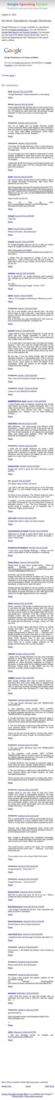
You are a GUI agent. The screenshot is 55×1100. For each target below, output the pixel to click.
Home (28, 1086)
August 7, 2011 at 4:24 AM (27, 308)
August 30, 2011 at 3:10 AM (28, 975)
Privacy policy (17, 1096)
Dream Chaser (13, 562)
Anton (10, 229)
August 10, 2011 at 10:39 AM (30, 892)
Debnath (11, 216)
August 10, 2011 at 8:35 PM (33, 934)
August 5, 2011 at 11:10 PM (22, 92)
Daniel (10, 177)
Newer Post (6, 1086)
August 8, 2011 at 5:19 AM (27, 446)
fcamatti (11, 242)
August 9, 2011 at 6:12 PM (25, 654)
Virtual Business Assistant (18, 531)
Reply (10, 97)
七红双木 (11, 678)
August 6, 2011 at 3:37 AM (27, 123)
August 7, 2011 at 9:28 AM (27, 375)
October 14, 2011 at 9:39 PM (28, 1010)
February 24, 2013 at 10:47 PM (25, 1032)
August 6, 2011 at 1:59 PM (22, 229)
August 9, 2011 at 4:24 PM (23, 603)
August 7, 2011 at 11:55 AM (28, 388)
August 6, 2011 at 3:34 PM (24, 242)
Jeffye (10, 1032)
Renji (10, 92)
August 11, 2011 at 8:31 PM (28, 947)
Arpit (12, 75)
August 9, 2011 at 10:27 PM (28, 790)
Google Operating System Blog (15, 1094)
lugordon (11, 331)
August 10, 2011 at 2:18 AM (28, 866)
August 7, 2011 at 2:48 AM (23, 296)
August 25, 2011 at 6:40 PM (28, 962)
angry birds (12, 518)
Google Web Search (10, 32)
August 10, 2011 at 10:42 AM (33, 907)
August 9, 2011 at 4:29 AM (38, 548)
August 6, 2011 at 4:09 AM (27, 143)
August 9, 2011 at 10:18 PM (28, 700)
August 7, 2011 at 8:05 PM (36, 401)
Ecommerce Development (18, 548)
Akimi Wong (12, 423)
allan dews (12, 993)
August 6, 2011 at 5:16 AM (23, 177)
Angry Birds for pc (15, 934)
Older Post (49, 1086)
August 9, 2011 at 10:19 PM (28, 745)
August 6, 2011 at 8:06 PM (25, 273)
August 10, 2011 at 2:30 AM (28, 879)
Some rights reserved (33, 1096)
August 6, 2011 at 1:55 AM (23, 104)
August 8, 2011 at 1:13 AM (27, 423)
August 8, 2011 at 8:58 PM (38, 531)
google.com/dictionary (19, 30)
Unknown (11, 273)
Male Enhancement (15, 907)
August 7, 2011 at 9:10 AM (24, 331)
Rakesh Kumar (13, 892)
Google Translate (30, 32)
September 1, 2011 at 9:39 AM (28, 993)
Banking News (13, 466)
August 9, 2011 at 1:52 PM (29, 562)
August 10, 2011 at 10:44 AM (33, 921)
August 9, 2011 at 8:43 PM (24, 678)
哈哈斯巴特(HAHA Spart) (17, 401)
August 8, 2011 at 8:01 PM (26, 518)
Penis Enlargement (15, 921)
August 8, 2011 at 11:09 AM (29, 466)
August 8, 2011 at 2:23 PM (21, 481)
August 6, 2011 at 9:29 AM (24, 216)
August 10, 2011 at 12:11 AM (28, 816)
